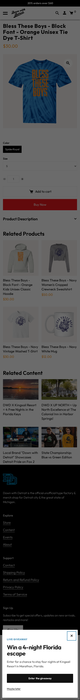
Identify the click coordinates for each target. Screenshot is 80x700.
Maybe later (14, 688)
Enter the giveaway (40, 678)
